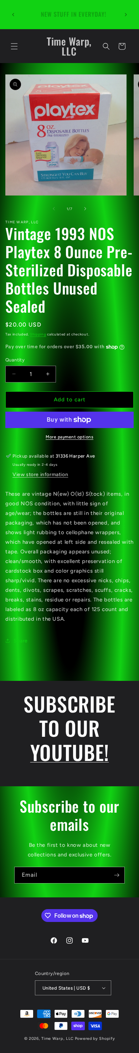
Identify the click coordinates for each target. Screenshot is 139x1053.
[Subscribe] (116, 875)
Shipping (38, 334)
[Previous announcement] (13, 14)
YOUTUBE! (69, 752)
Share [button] (21, 641)
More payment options (69, 436)
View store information (40, 474)
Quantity (15, 360)
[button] (14, 46)
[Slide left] (54, 209)
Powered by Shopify (95, 1038)
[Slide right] (85, 209)
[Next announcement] (126, 14)
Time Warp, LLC (57, 1038)
